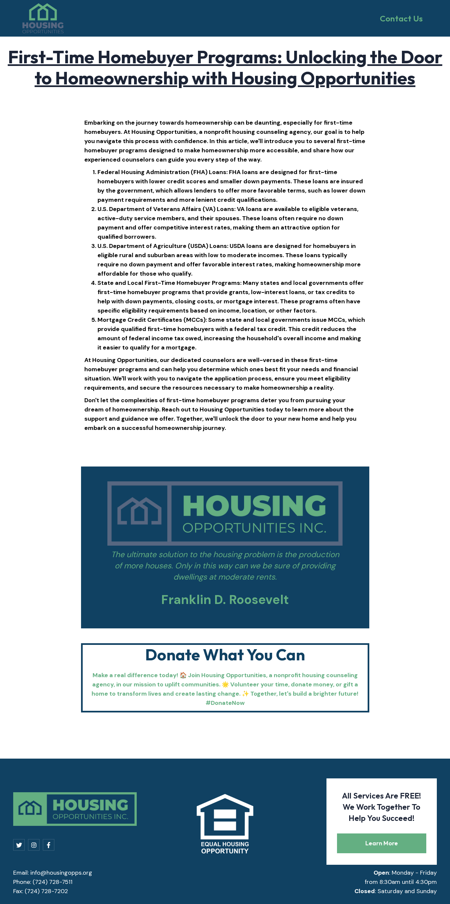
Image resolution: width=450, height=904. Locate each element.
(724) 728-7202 (46, 891)
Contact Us (401, 18)
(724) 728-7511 (52, 882)
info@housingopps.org (61, 873)
